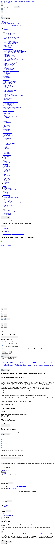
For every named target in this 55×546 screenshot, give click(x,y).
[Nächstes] (5, 309)
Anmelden (3, 21)
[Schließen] (1, 317)
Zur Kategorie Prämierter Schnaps (11, 189)
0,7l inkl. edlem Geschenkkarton (11, 346)
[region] (27, 288)
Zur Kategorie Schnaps (8, 111)
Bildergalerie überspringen (7, 245)
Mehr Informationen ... (45, 533)
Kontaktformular (12, 488)
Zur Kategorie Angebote (8, 208)
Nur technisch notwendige (6, 541)
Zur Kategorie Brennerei (9, 31)
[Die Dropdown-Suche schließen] (18, 7)
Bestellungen (21, 23)
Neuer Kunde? (14, 465)
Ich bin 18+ (3, 226)
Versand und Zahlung (8, 515)
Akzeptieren (3, 540)
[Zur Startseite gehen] (6, 2)
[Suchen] (15, 7)
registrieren (5, 22)
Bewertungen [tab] (6, 367)
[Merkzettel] (1, 14)
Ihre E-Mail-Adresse (6, 467)
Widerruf (5, 508)
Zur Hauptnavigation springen (29, 1)
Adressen (16, 23)
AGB (4, 504)
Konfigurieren (4, 543)
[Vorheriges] (2, 309)
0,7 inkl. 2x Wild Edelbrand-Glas (11, 343)
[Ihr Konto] (2, 16)
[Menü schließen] (4, 32)
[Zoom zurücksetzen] (5, 319)
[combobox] (7, 7)
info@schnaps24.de (21, 486)
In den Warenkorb (4, 355)
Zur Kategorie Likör (8, 158)
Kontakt (5, 513)
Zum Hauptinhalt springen (7, 1)
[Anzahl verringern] (3, 352)
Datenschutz (6, 505)
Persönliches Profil (9, 23)
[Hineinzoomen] (8, 319)
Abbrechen (3, 473)
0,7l (4, 345)
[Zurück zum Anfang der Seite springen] (2, 532)
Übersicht (3, 23)
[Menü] (2, 4)
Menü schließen (6, 18)
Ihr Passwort (4, 469)
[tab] (28, 365)
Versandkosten (25, 524)
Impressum (5, 506)
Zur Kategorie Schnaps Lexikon (10, 197)
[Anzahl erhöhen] (10, 352)
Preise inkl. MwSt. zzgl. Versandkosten (9, 336)
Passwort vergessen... (5, 470)
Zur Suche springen (17, 1)
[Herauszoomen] (2, 319)
